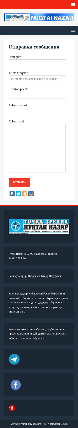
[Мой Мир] (31, 193)
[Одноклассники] (24, 193)
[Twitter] (18, 193)
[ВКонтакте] (12, 193)
